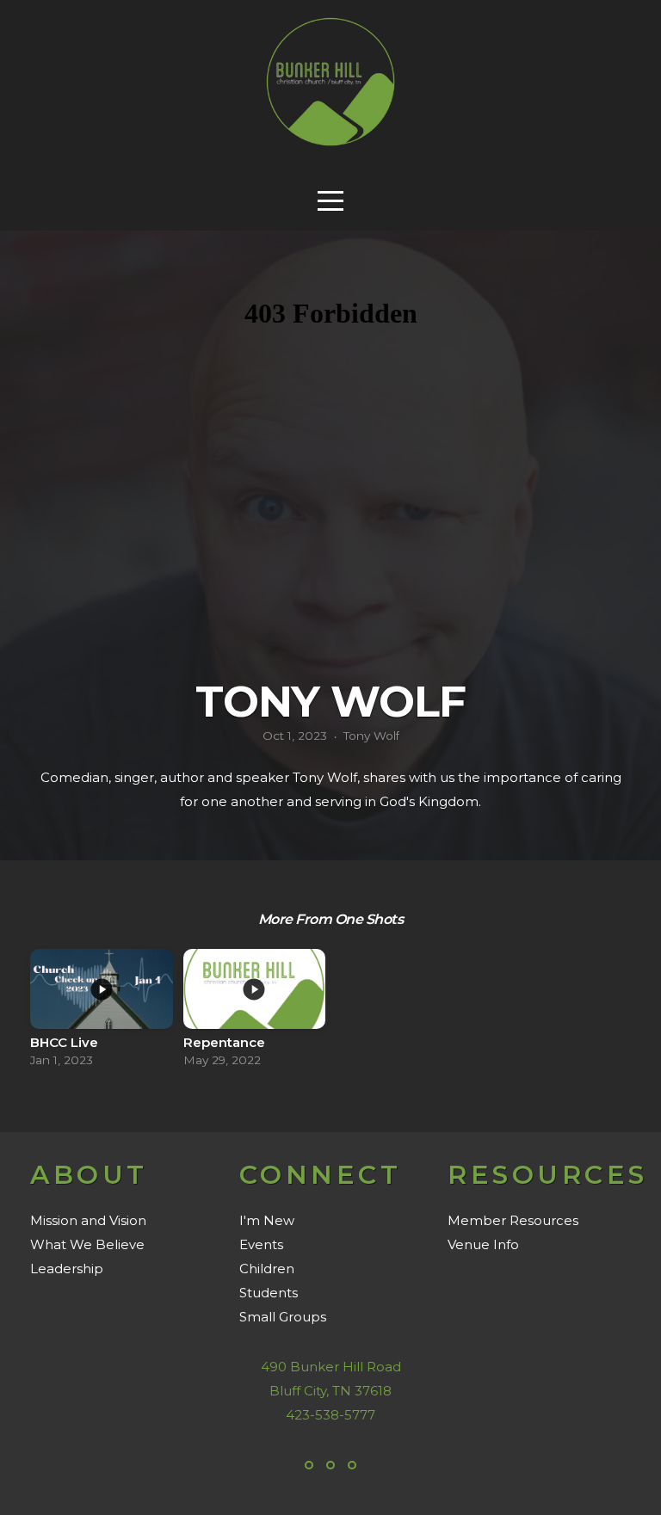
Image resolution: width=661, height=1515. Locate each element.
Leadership (66, 1268)
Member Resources (513, 1220)
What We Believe (87, 1244)
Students (268, 1292)
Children (266, 1268)
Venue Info (483, 1244)
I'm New (266, 1220)
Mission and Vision (88, 1220)
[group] (101, 1013)
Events (261, 1244)
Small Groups (282, 1317)
